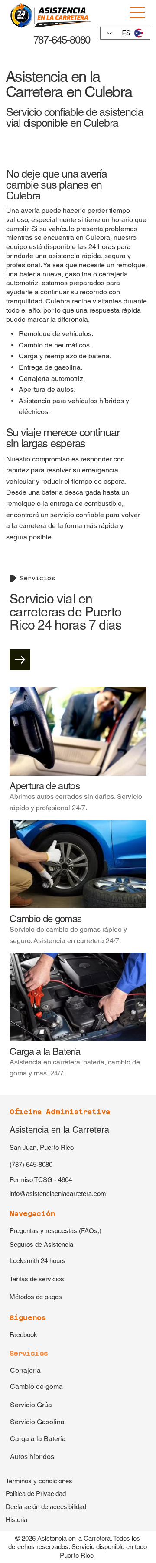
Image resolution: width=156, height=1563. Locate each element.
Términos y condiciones (39, 1481)
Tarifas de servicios (37, 1279)
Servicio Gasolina (37, 1422)
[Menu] (138, 12)
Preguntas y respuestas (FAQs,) (55, 1230)
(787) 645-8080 (31, 1164)
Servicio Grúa (31, 1405)
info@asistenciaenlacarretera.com (58, 1193)
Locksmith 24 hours (37, 1260)
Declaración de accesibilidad (46, 1506)
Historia (16, 1519)
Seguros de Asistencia (41, 1244)
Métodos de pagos (36, 1296)
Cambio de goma (36, 1386)
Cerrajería (25, 1370)
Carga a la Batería (38, 1439)
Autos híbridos (32, 1456)
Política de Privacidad (36, 1493)
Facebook (23, 1334)
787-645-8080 (60, 40)
